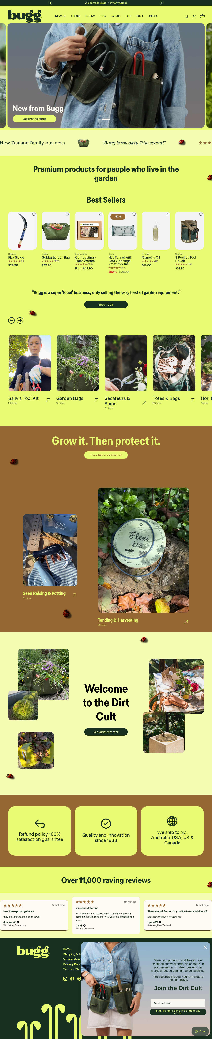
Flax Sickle (16, 257)
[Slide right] (20, 320)
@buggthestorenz (106, 732)
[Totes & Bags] (192, 400)
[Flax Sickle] (22, 231)
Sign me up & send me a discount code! (178, 1011)
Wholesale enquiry (75, 959)
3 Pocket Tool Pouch (185, 259)
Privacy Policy (72, 964)
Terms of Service (74, 969)
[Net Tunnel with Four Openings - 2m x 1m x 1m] (122, 231)
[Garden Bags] (96, 400)
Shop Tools (106, 304)
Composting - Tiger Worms (85, 259)
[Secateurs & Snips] (144, 403)
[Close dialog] (205, 947)
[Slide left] (11, 320)
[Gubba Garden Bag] (56, 231)
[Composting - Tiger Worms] (89, 231)
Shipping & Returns (76, 954)
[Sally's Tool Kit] (48, 400)
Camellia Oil (151, 257)
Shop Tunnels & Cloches (106, 455)
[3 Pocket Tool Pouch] (189, 231)
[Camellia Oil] (156, 231)
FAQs (67, 949)
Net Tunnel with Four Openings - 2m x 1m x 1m (120, 260)
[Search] (186, 16)
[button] (16, 922)
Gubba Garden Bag (56, 257)
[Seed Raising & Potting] (74, 595)
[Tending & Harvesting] (186, 622)
